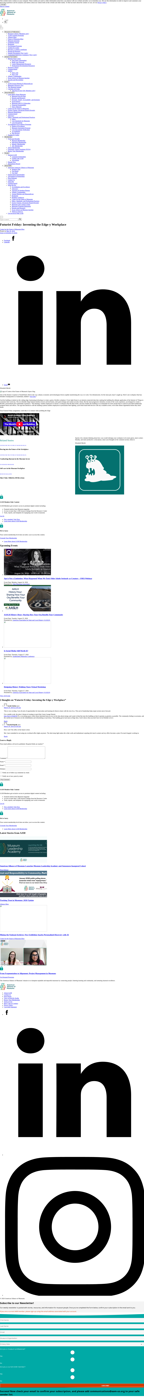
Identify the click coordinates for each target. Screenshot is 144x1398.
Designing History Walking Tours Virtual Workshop (25, 687)
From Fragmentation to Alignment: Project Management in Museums (28, 973)
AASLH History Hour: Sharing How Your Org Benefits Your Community (33, 615)
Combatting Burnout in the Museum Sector (15, 459)
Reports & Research (14, 51)
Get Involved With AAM (15, 213)
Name (2, 762)
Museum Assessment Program (21, 128)
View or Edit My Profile (11, 998)
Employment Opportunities (16, 174)
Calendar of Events (14, 89)
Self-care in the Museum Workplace (12, 468)
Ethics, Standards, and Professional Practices (25, 201)
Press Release (4, 870)
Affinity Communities (14, 76)
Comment (3, 758)
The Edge (33, 396)
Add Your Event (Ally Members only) (23, 90)
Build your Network (18, 62)
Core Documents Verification (21, 130)
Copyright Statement (10, 1007)
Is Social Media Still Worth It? (16, 651)
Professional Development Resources (23, 66)
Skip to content (4, 6)
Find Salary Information (19, 60)
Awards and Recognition (15, 80)
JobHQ (10, 71)
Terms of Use (8, 1002)
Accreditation (16, 131)
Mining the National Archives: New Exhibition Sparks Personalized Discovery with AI (34, 935)
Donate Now (12, 162)
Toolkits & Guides (13, 48)
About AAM (8, 993)
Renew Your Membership (16, 151)
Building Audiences (18, 197)
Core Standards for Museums (21, 121)
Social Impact (16, 101)
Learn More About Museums (17, 94)
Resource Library (13, 67)
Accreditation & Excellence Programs (19, 124)
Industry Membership (18, 144)
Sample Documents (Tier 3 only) (18, 53)
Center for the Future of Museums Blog (12, 229)
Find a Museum (16, 107)
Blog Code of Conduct (11, 1003)
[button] (2, 516)
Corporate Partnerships (19, 157)
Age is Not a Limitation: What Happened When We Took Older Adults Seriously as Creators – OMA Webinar (48, 578)
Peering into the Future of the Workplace (14, 449)
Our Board (15, 171)
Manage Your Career (14, 58)
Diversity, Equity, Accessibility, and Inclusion (26, 100)
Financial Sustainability (19, 105)
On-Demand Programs (15, 46)
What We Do (12, 185)
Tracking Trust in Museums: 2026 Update (17, 900)
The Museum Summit (14, 87)
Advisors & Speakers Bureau (21, 190)
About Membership (14, 147)
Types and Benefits (14, 139)
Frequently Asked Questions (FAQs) (19, 149)
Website (2, 769)
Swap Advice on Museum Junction (18, 78)
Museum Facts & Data (19, 96)
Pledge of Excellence (18, 126)
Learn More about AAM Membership (15, 541)
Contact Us (11, 180)
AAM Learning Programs (16, 35)
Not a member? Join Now (12, 519)
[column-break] (12, 69)
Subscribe (11, 182)
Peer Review (16, 133)
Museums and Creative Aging (21, 204)
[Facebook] (7, 1014)
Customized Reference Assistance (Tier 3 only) (22, 55)
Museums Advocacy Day (16, 85)
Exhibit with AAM (17, 158)
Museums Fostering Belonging (21, 206)
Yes (1, 1356)
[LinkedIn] (74, 1155)
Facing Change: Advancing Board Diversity (21, 110)
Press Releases (12, 178)
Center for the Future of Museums (18, 108)
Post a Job (15, 74)
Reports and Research (18, 98)
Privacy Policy (102, 2)
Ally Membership (17, 146)
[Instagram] (74, 1295)
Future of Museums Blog (15, 39)
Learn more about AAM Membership (15, 521)
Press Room (7, 996)
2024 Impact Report (14, 164)
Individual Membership (19, 142)
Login (6, 20)
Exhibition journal (13, 42)
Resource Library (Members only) (18, 34)
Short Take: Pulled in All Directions (12, 478)
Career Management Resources (21, 64)
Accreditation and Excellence (21, 187)
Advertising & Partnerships (16, 176)
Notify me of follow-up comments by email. (15, 772)
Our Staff (15, 173)
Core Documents (17, 122)
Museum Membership (18, 140)
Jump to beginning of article (8, 233)
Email (2, 765)
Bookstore (11, 44)
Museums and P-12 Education (21, 103)
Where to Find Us (17, 211)
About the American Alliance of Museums (21, 167)
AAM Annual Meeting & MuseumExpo (20, 83)
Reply (6, 721)
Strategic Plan (16, 169)
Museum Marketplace (14, 112)
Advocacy (11, 115)
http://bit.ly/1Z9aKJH (10, 716)
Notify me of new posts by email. (12, 776)
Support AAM (12, 155)
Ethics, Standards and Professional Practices (21, 117)
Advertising (15, 160)
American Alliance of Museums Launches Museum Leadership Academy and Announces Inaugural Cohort (43, 866)
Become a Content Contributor (17, 49)
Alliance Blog (12, 37)
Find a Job (15, 73)
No (1, 1363)
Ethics (14, 119)
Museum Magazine (6, 474)
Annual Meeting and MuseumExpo (23, 194)
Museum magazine (13, 41)
